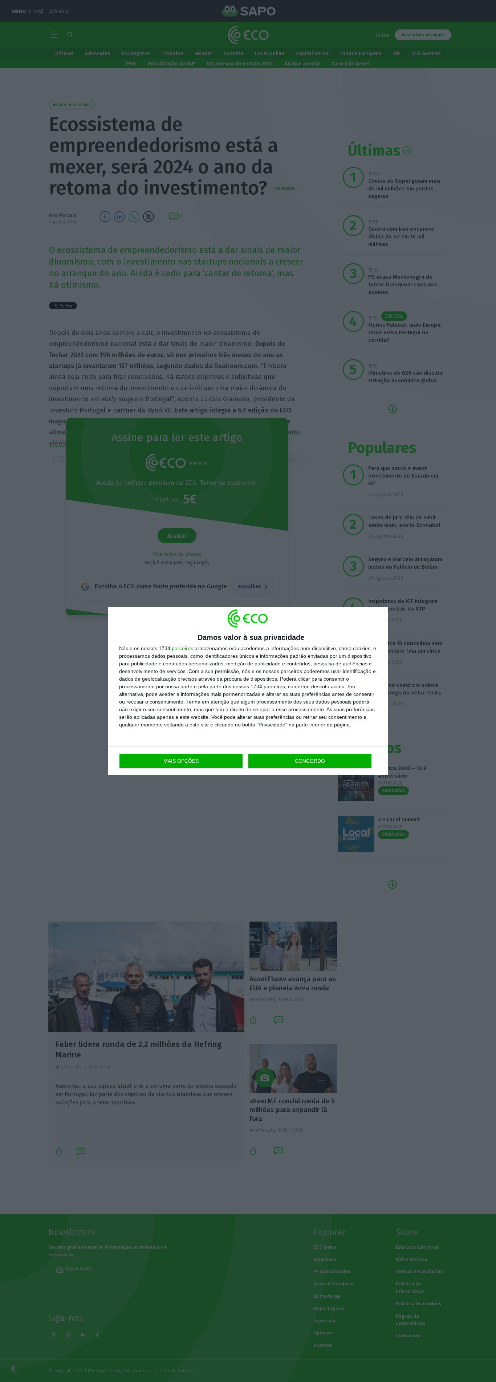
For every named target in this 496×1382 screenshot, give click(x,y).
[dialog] (248, 691)
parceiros (182, 648)
